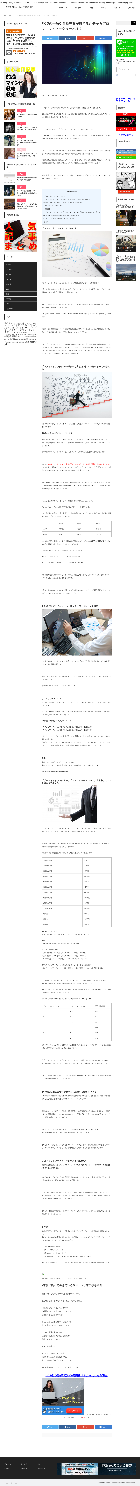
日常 (7, 304)
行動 (15, 342)
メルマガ (103, 8)
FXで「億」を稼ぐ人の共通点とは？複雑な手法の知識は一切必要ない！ (27, 143)
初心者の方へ (79, 8)
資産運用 (10, 309)
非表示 (75, 191)
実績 (7, 294)
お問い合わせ (132, 8)
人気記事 (8, 284)
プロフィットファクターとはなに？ (55, 196)
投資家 (16, 339)
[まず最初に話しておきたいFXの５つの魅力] (9, 114)
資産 (27, 342)
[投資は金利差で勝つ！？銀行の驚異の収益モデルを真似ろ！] (9, 177)
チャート (14, 326)
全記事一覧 (117, 8)
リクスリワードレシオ (53, 206)
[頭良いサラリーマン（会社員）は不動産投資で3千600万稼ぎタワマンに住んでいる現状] (9, 204)
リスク (21, 334)
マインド (8, 274)
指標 (20, 339)
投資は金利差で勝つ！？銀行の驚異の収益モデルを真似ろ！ (27, 179)
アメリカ (30, 324)
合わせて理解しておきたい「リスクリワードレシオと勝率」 (62, 202)
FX (10, 15)
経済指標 (8, 342)
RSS (15, 1483)
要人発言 (20, 342)
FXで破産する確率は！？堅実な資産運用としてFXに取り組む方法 (27, 128)
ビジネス (8, 264)
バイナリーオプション (20, 332)
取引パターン (21, 336)
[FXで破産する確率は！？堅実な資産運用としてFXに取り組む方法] (9, 127)
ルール (26, 334)
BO (6, 323)
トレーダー (15, 328)
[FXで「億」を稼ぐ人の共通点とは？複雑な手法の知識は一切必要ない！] (9, 140)
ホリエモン (7, 334)
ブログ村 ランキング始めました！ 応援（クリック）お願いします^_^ (66, 1278)
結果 (13, 342)
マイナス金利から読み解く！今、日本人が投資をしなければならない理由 (27, 193)
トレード (24, 327)
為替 (26, 339)
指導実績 (8, 299)
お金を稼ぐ (21, 323)
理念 (91, 8)
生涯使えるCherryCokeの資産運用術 (18, 7)
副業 (14, 336)
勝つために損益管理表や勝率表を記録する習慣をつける (61, 215)
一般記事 (8, 279)
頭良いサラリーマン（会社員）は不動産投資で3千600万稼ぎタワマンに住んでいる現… (27, 206)
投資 (9, 339)
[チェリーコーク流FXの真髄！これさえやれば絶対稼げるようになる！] (9, 153)
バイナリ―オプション (20, 330)
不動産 (30, 334)
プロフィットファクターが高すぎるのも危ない (58, 218)
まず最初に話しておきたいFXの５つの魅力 (27, 115)
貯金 (24, 342)
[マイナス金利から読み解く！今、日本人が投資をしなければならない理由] (9, 190)
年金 (30, 336)
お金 (14, 324)
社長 (30, 339)
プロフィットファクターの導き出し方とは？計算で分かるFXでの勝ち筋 (66, 199)
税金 (33, 339)
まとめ (45, 222)
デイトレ (8, 328)
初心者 (8, 336)
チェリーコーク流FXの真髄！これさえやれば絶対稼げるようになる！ (27, 156)
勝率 (47, 209)
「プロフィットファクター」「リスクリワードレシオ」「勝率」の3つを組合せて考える (71, 212)
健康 (7, 289)
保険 (33, 334)
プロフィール (63, 8)
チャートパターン (24, 326)
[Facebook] (126, 151)
